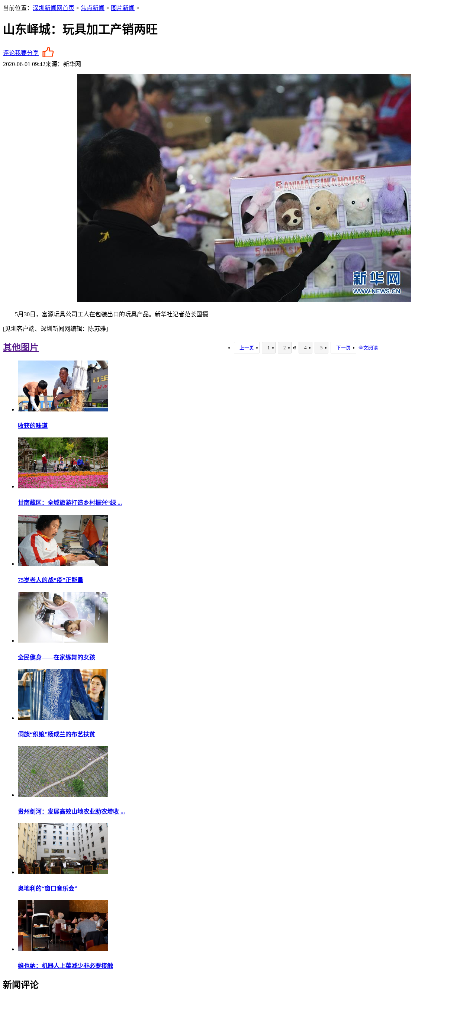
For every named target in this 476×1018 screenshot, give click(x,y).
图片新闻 (123, 8)
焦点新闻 (92, 8)
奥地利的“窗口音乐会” (47, 888)
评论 (9, 53)
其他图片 (21, 347)
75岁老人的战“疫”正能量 (50, 580)
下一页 (343, 347)
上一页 (246, 347)
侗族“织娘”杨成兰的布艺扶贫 (56, 734)
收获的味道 (33, 426)
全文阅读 (368, 347)
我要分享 (27, 53)
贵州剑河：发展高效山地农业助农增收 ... (71, 811)
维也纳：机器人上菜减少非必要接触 (65, 966)
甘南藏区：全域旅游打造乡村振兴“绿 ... (70, 503)
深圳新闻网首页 (53, 8)
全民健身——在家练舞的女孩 (56, 657)
